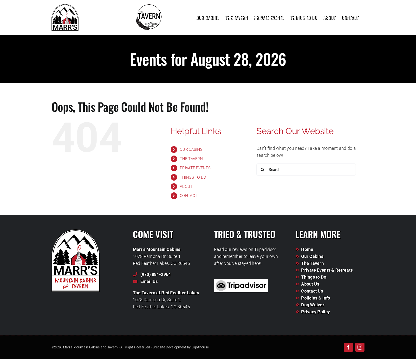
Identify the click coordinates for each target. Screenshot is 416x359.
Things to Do (313, 277)
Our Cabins (312, 256)
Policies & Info (315, 297)
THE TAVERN (191, 159)
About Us (310, 284)
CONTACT (188, 195)
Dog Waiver (312, 304)
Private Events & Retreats (327, 270)
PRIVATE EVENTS (195, 168)
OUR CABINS (191, 149)
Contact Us (312, 291)
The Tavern (312, 263)
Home (307, 249)
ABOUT (186, 186)
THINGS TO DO (193, 177)
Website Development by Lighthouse (181, 347)
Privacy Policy (315, 311)
